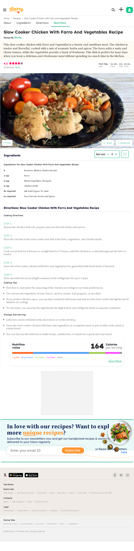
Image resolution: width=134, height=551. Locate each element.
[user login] (129, 10)
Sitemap (54, 510)
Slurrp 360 (61, 493)
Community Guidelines (70, 510)
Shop (52, 493)
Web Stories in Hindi (25, 493)
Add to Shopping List (125, 154)
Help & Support (18, 502)
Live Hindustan (27, 524)
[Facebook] (114, 475)
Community (41, 493)
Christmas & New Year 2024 (101, 493)
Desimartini (52, 524)
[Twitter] (121, 475)
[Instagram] (127, 475)
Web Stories (8, 493)
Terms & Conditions (39, 510)
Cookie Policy (23, 510)
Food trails (82, 493)
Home (7, 18)
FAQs (30, 502)
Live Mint (39, 524)
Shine (62, 524)
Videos (72, 493)
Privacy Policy (8, 510)
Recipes (17, 18)
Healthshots (73, 524)
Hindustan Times (10, 524)
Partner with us (41, 502)
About (5, 502)
